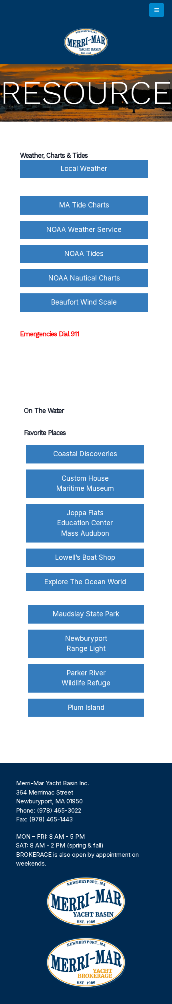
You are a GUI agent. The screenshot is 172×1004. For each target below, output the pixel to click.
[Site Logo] (86, 42)
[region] (86, 883)
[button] (156, 10)
